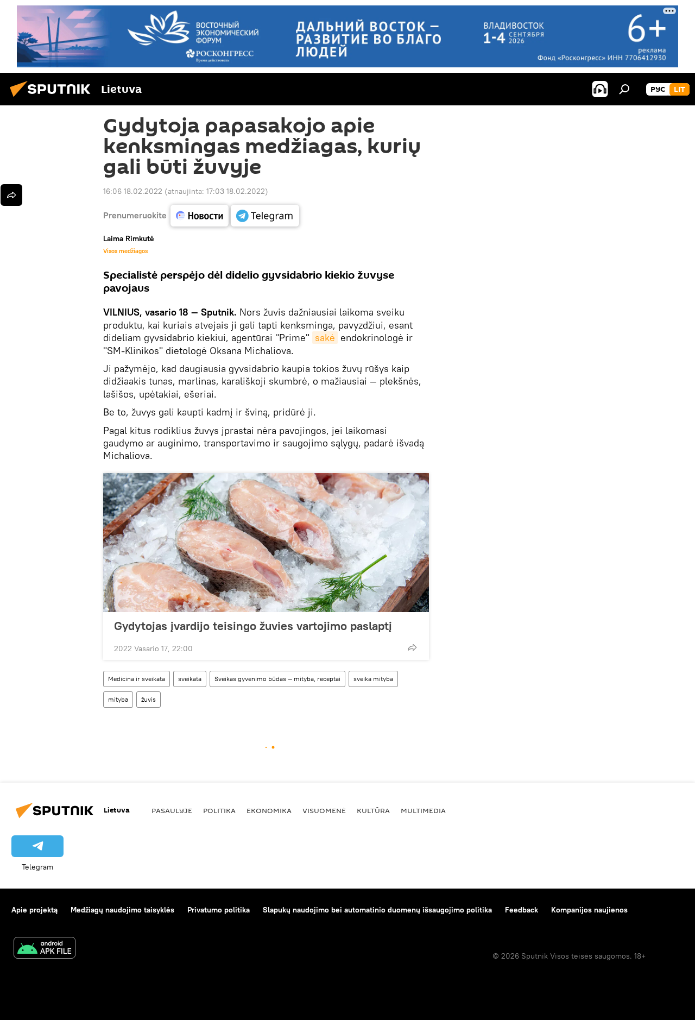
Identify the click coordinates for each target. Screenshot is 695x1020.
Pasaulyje (171, 810)
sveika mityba (373, 679)
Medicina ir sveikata (136, 679)
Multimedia (423, 810)
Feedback (521, 910)
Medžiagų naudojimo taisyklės (122, 910)
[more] (412, 647)
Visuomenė (324, 810)
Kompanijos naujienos (589, 910)
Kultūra (373, 810)
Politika (219, 810)
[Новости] (199, 215)
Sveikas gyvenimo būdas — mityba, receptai (277, 679)
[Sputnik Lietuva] (53, 98)
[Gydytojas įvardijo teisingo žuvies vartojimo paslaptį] (266, 542)
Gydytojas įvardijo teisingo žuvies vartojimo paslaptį (253, 626)
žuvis (148, 699)
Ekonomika (269, 810)
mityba (118, 699)
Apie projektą (34, 910)
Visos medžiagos (125, 251)
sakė (325, 337)
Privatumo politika (218, 910)
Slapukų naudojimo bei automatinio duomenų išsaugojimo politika (377, 910)
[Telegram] (265, 215)
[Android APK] (44, 949)
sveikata (189, 679)
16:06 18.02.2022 (132, 191)
